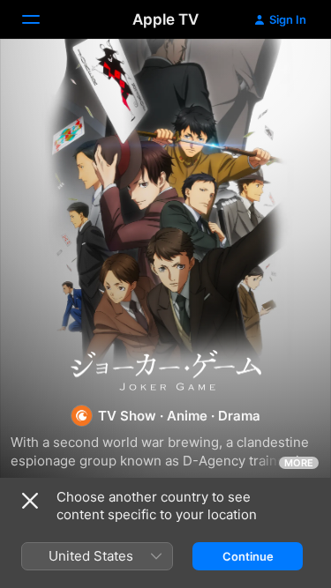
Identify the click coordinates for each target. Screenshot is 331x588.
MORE (298, 463)
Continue (248, 556)
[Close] (30, 501)
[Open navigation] (41, 19)
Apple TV (165, 19)
